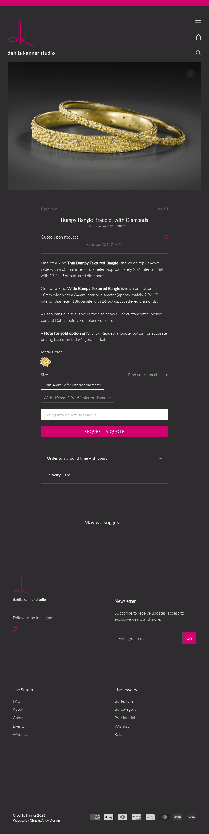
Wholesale (22, 734)
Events (18, 725)
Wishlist (122, 725)
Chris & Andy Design (45, 820)
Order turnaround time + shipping (77, 458)
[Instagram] (15, 629)
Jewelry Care (58, 474)
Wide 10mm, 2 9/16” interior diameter (77, 397)
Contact (20, 717)
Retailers (122, 734)
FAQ (17, 700)
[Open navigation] (198, 22)
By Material (125, 717)
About (18, 709)
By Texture (124, 700)
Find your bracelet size (148, 374)
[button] (166, 237)
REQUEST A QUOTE (104, 431)
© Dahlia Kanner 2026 (29, 815)
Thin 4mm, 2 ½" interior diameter (72, 384)
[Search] (198, 52)
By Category (125, 709)
